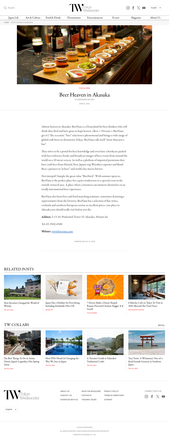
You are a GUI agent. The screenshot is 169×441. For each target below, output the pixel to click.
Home (6, 22)
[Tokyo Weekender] (21, 398)
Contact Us (66, 395)
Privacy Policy (111, 391)
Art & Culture (32, 18)
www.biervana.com (62, 231)
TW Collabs (8, 310)
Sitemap (108, 400)
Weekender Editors (85, 100)
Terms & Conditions (114, 395)
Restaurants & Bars (136, 310)
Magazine (136, 18)
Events (115, 18)
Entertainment (95, 18)
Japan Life (13, 18)
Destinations (74, 18)
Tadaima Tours (89, 400)
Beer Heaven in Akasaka (22, 22)
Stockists (87, 395)
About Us (155, 18)
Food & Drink (53, 18)
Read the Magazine (91, 391)
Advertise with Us (69, 400)
